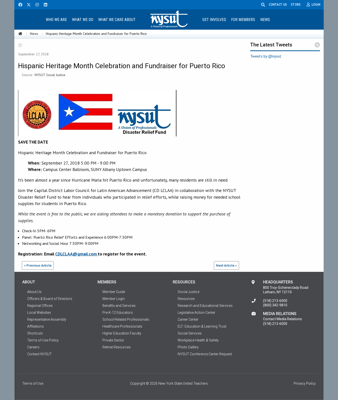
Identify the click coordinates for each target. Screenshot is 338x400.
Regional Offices (40, 306)
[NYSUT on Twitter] (27, 4)
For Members (243, 19)
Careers (33, 347)
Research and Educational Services (205, 306)
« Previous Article (37, 265)
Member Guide (113, 292)
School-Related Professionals (125, 319)
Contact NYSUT (39, 354)
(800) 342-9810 (275, 305)
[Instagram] (35, 4)
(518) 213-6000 (275, 301)
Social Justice (188, 292)
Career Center (188, 319)
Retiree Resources (116, 347)
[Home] (20, 33)
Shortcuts (35, 333)
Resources (186, 299)
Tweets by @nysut (265, 56)
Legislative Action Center (196, 313)
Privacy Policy (305, 383)
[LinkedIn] (44, 4)
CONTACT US (278, 4)
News (265, 19)
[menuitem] (56, 19)
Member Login (113, 299)
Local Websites (39, 313)
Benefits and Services (119, 306)
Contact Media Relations (282, 319)
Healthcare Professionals (122, 326)
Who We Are (56, 19)
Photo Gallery (188, 347)
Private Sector (113, 340)
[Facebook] (18, 4)
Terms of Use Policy (43, 340)
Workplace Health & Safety (198, 340)
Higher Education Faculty (121, 333)
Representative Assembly (46, 319)
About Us (34, 292)
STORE (296, 4)
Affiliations (35, 326)
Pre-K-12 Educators (117, 313)
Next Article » (226, 265)
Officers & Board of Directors (49, 299)
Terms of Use (32, 383)
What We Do (82, 19)
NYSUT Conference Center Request (205, 354)
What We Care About (117, 19)
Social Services (190, 333)
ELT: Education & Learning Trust (202, 326)
